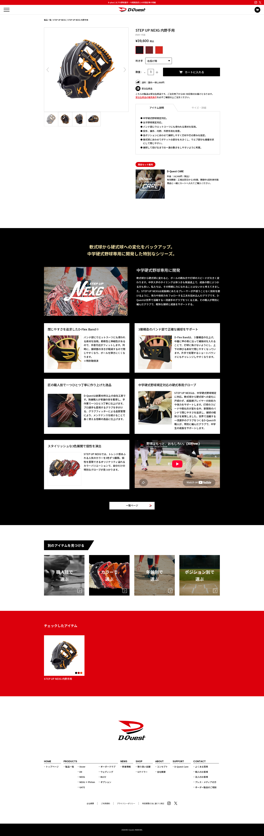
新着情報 (126, 766)
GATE (82, 787)
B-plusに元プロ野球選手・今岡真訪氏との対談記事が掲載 (132, 2)
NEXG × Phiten (87, 782)
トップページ (52, 766)
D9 (80, 771)
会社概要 (161, 771)
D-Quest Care (181, 766)
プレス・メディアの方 (205, 782)
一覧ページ (132, 505)
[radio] (139, 50)
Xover (82, 766)
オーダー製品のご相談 (205, 787)
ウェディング (107, 771)
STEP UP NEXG (59, 19)
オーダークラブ (108, 766)
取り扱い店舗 (144, 766)
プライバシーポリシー (126, 803)
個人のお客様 (201, 771)
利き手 (139, 61)
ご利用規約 (105, 803)
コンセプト (162, 766)
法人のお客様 (201, 776)
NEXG (82, 776)
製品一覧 (47, 19)
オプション (106, 782)
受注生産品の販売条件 (146, 97)
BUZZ (103, 776)
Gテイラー (143, 771)
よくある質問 (201, 766)
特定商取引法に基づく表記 (153, 803)
